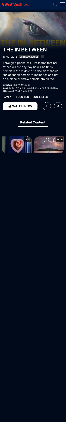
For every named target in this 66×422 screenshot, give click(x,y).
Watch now (21, 106)
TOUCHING (22, 96)
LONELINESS (40, 96)
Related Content (32, 122)
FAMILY (7, 96)
